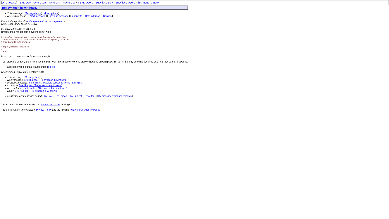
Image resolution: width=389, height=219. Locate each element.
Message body (33, 13)
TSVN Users (85, 2)
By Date (48, 96)
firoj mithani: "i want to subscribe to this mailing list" (56, 82)
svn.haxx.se (9, 2)
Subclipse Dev (104, 2)
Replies (107, 16)
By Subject (76, 96)
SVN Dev (25, 2)
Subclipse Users (125, 2)
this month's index (148, 2)
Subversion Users (50, 104)
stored (51, 67)
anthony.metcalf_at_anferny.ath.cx (45, 21)
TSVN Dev (68, 2)
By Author (90, 96)
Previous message (58, 16)
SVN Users (40, 2)
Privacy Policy (44, 109)
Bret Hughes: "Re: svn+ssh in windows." (45, 80)
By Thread (61, 96)
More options (51, 13)
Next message (37, 16)
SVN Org (54, 2)
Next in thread (92, 16)
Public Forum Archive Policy (85, 109)
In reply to (77, 16)
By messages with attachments (115, 96)
